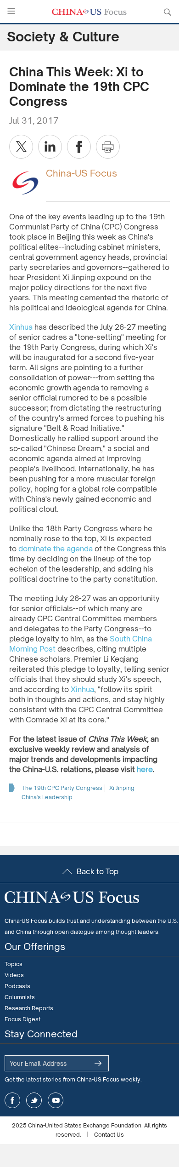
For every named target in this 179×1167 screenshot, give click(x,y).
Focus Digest (22, 1019)
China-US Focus (81, 173)
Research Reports (29, 1008)
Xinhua (21, 327)
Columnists (20, 997)
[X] (21, 147)
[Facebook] (79, 147)
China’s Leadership (47, 797)
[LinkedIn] (50, 147)
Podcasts (17, 986)
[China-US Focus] (25, 182)
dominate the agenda (55, 548)
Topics (13, 964)
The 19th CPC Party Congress (62, 787)
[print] (108, 147)
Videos (14, 975)
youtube (55, 1100)
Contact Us (109, 1134)
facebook (12, 1100)
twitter (34, 1100)
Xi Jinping (121, 787)
